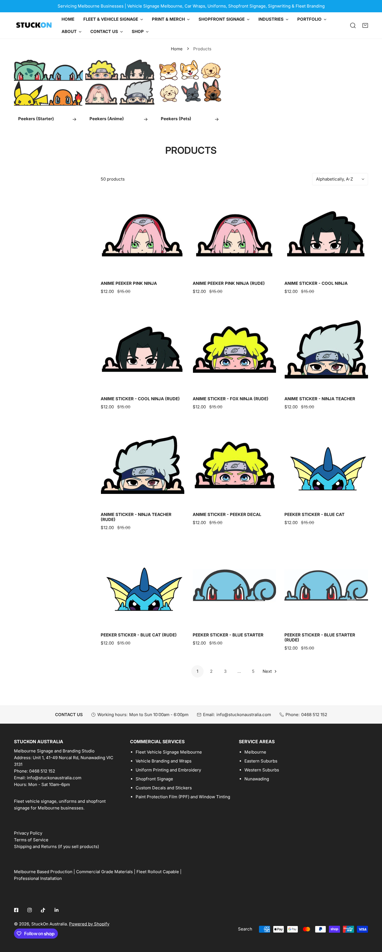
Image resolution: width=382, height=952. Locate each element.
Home (177, 48)
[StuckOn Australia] (33, 25)
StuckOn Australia (49, 924)
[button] (365, 25)
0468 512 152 (314, 714)
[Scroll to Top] (372, 922)
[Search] (353, 25)
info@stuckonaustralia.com (243, 714)
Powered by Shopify (89, 924)
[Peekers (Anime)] (119, 93)
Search (245, 929)
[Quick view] (173, 268)
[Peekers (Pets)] (191, 93)
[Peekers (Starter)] (48, 93)
